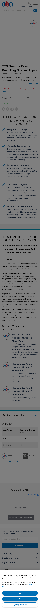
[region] (20, 589)
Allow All (20, 593)
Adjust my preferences (20, 605)
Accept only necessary (20, 599)
